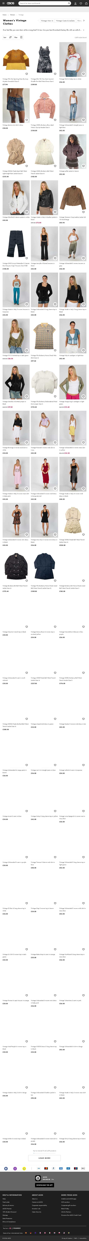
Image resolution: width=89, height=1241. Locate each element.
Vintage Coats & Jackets (65, 21)
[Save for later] (26, 73)
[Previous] (38, 20)
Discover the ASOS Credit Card (71, 1215)
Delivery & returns (8, 1205)
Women (12, 15)
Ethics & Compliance (9, 1222)
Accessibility (83, 1238)
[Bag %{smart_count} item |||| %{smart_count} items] (86, 3)
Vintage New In (47, 21)
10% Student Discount (9, 1212)
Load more (44, 1158)
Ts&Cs (75, 1238)
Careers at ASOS (37, 1202)
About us (35, 1199)
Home (4, 15)
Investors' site (36, 1209)
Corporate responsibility (39, 1205)
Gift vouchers (65, 1202)
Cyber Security (36, 1212)
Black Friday (65, 1209)
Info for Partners (66, 1212)
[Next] (83, 20)
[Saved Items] (81, 3)
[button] (26, 1233)
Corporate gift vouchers (68, 1205)
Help (4, 1199)
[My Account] (75, 3)
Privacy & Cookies (67, 1238)
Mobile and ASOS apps (68, 1199)
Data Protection (7, 1218)
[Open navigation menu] (3, 3)
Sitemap (5, 1215)
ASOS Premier (7, 1209)
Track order (6, 1202)
